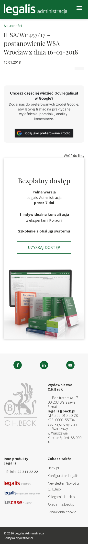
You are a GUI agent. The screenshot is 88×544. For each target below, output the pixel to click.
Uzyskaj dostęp (44, 247)
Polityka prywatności (18, 538)
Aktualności (13, 25)
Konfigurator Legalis (63, 475)
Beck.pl (53, 468)
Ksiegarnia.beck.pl (62, 496)
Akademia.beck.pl (61, 504)
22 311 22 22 (27, 471)
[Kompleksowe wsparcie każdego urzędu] (35, 9)
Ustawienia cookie (62, 512)
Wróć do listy (74, 155)
